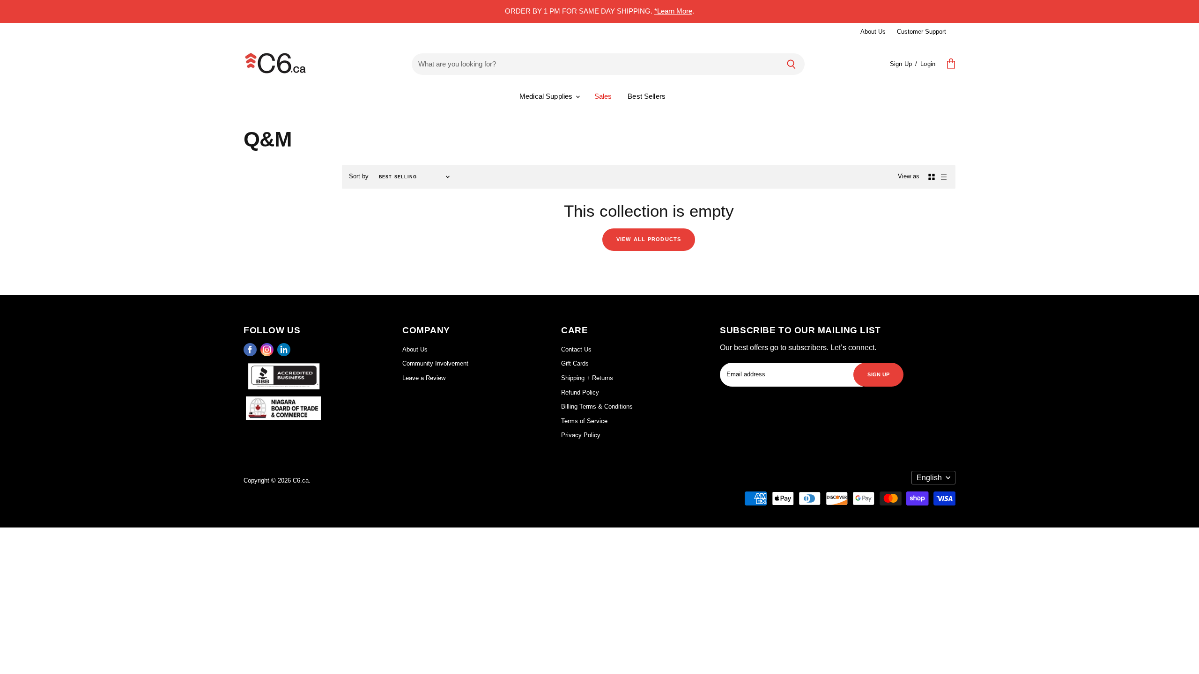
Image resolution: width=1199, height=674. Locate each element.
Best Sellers (647, 96)
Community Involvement (435, 363)
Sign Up (901, 63)
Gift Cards (575, 363)
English (929, 478)
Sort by (359, 176)
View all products (648, 238)
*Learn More (673, 11)
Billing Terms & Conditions (597, 406)
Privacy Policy (580, 435)
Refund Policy (580, 392)
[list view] (943, 177)
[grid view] (931, 177)
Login (927, 63)
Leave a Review (423, 377)
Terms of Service (584, 421)
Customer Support (921, 31)
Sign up (878, 374)
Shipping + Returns (587, 377)
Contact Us (576, 349)
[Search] (791, 64)
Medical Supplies (547, 96)
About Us (873, 31)
